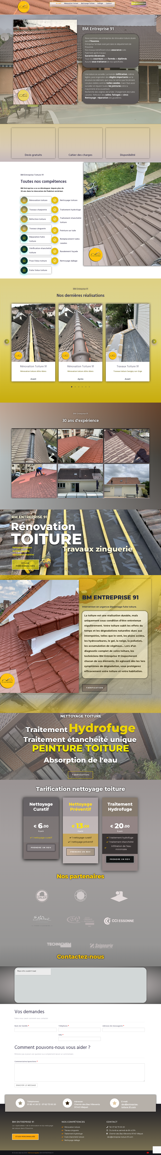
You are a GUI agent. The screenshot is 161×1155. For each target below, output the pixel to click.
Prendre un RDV (120, 859)
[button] (25, 565)
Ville (60, 1035)
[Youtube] (148, 1153)
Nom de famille (21, 1026)
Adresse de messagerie (113, 1026)
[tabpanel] (33, 343)
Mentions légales (33, 1153)
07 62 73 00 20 (49, 1104)
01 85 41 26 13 (33, 1104)
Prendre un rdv (41, 848)
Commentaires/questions (26, 1061)
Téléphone (63, 1026)
